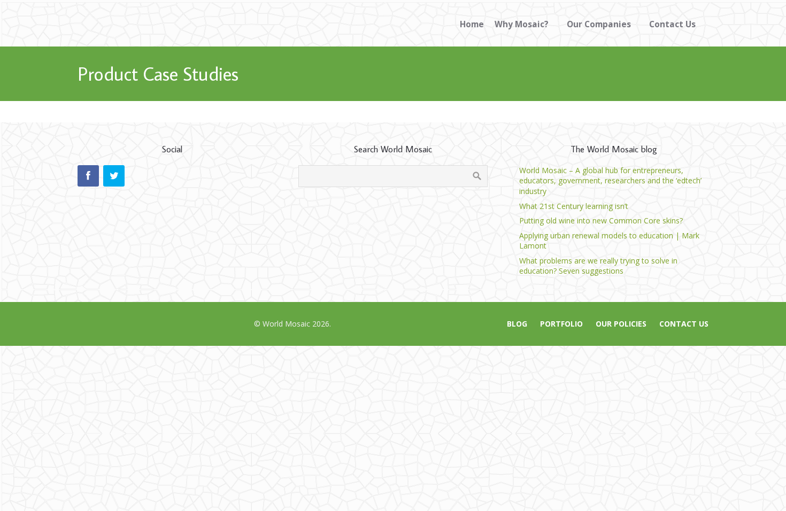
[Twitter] (114, 176)
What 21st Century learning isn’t (573, 206)
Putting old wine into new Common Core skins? (601, 220)
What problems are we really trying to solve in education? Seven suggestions (598, 265)
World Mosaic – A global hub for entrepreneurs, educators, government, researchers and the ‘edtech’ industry (610, 180)
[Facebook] (88, 176)
